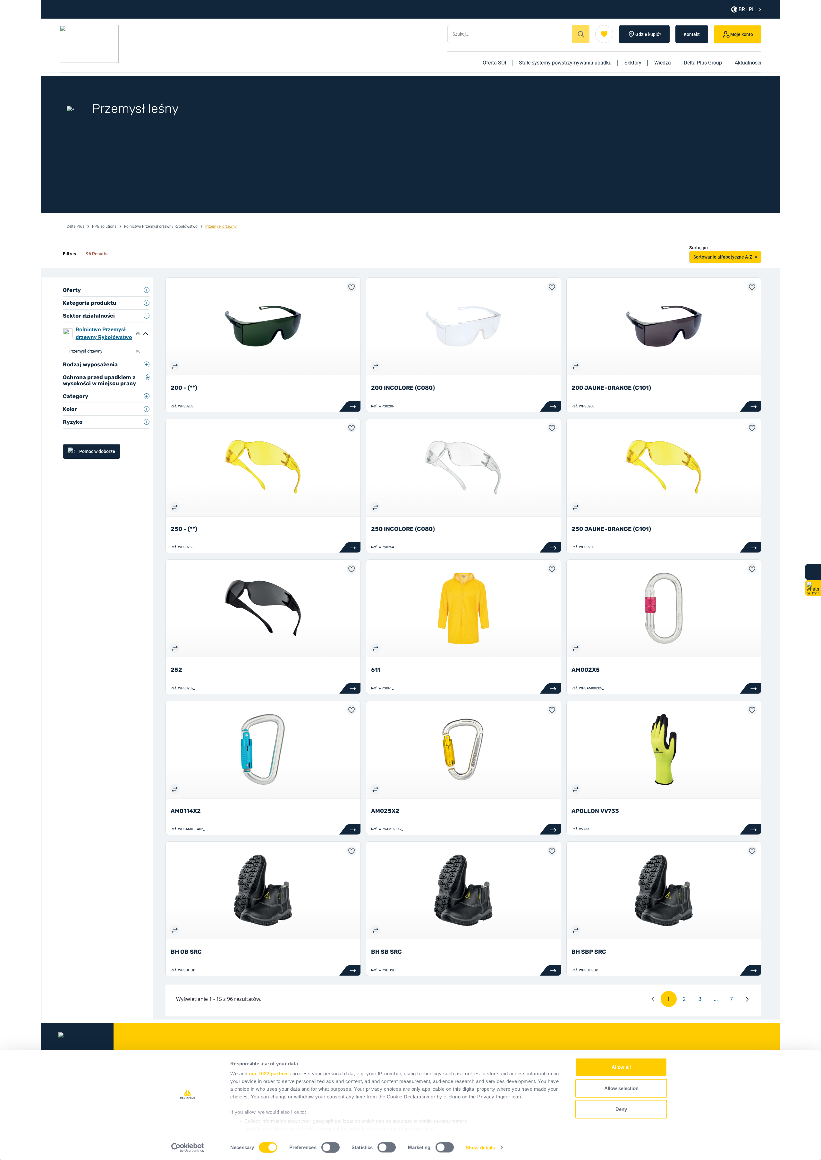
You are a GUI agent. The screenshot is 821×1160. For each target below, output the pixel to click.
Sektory (632, 63)
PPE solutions (104, 226)
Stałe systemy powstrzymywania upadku (565, 63)
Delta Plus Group (703, 63)
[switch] (330, 1147)
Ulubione (604, 34)
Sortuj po (698, 247)
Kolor (70, 409)
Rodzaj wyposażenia (90, 364)
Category (75, 396)
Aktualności (748, 63)
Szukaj (580, 34)
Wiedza (662, 63)
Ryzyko (72, 422)
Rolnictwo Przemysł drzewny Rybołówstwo (161, 226)
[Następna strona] (747, 999)
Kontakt (692, 34)
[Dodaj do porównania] (175, 366)
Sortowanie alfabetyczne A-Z (722, 257)
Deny (621, 1109)
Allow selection (621, 1088)
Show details (480, 1147)
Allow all (621, 1067)
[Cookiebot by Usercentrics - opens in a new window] (188, 1147)
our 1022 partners (270, 1073)
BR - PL (746, 9)
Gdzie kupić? (648, 34)
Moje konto (741, 34)
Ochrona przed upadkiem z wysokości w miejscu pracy (99, 380)
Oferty (72, 290)
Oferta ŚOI (494, 63)
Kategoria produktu (89, 303)
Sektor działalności (89, 315)
